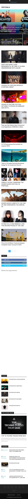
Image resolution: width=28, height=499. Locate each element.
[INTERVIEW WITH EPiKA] (4, 464)
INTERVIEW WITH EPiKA (14, 463)
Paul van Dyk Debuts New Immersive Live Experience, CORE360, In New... (12, 126)
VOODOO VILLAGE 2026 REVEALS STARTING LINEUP (12, 86)
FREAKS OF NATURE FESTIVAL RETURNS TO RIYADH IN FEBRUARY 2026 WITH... (12, 106)
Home (2, 5)
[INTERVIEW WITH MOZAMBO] (4, 400)
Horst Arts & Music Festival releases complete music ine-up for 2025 (13, 244)
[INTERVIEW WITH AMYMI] (4, 394)
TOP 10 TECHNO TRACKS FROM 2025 (13, 436)
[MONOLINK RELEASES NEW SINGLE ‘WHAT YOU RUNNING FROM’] (4, 451)
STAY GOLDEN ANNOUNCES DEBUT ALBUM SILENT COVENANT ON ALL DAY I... (17, 471)
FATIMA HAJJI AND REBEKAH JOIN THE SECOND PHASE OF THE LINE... (13, 225)
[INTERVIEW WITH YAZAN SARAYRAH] (4, 381)
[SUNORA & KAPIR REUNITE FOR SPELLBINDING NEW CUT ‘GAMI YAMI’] (4, 478)
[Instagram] (8, 487)
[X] (23, 487)
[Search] (26, 2)
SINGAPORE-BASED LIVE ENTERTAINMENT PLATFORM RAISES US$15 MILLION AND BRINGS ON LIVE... (17, 458)
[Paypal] (15, 487)
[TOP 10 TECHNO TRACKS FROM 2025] (14, 425)
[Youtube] (14, 490)
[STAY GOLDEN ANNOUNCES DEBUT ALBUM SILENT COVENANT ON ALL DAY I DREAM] (4, 471)
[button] (2, 2)
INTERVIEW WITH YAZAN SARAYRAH (17, 379)
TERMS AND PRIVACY (11, 495)
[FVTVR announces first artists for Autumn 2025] (14, 136)
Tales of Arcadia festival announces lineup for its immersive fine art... (12, 164)
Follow (24, 262)
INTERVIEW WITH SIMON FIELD (15, 385)
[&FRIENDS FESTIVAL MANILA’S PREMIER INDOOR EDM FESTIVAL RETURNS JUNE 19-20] (14, 21)
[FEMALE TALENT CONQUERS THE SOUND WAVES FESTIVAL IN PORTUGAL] (14, 174)
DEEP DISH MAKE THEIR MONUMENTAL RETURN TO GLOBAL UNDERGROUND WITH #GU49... (13, 66)
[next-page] (18, 251)
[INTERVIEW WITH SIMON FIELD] (4, 387)
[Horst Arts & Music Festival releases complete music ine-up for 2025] (14, 235)
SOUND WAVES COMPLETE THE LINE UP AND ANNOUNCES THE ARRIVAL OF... (13, 204)
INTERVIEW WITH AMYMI (14, 392)
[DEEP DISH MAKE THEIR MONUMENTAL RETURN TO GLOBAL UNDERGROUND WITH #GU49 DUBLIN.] (14, 56)
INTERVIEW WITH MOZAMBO (15, 399)
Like (25, 259)
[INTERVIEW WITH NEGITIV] (4, 407)
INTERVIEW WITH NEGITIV (14, 405)
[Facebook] (4, 487)
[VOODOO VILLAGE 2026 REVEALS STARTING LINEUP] (14, 77)
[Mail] (12, 487)
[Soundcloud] (19, 487)
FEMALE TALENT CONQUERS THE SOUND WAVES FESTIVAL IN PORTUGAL (12, 184)
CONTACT (19, 495)
